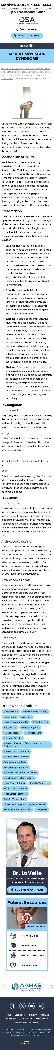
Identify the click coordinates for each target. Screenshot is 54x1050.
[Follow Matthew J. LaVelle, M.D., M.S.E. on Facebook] (13, 1006)
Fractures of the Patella (16, 767)
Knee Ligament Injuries (16, 722)
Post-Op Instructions (32, 955)
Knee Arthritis (11, 711)
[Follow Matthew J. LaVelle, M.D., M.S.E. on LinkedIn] (41, 1006)
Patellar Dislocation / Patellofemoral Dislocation (23, 744)
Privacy (33, 1014)
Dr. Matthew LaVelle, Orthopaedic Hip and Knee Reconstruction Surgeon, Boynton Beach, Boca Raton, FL (25, 72)
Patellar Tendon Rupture (16, 751)
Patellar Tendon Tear (14, 799)
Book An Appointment (29, 35)
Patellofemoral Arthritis (35, 711)
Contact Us (42, 1018)
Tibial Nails (41, 809)
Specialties (19, 75)
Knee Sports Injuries (14, 783)
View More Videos (36, 926)
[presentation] (27, 56)
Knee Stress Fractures (15, 793)
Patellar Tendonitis (39, 783)
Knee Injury (10, 717)
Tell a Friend (26, 1018)
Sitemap (44, 1014)
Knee (31, 75)
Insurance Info (29, 965)
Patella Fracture (12, 732)
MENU (24, 45)
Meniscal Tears (33, 732)
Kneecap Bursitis (13, 738)
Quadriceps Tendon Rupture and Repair (25, 804)
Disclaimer (20, 1014)
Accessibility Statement (27, 1022)
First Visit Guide (29, 935)
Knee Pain (26, 717)
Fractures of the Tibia (15, 762)
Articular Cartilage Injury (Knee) (20, 772)
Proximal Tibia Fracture (16, 756)
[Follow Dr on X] (22, 1006)
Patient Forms (28, 945)
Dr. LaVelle (27, 873)
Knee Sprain (10, 727)
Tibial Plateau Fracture (15, 788)
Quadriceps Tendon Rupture (19, 778)
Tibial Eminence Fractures (17, 809)
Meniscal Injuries (30, 727)
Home (8, 1014)
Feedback (11, 1018)
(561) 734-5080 (29, 29)
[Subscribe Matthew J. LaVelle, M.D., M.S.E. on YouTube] (31, 1006)
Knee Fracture (40, 722)
